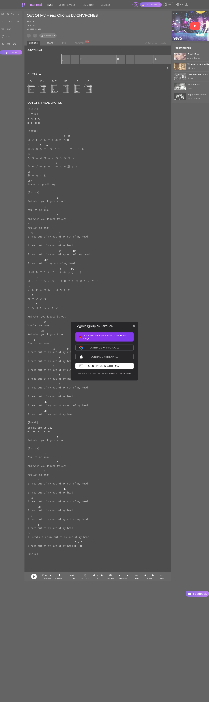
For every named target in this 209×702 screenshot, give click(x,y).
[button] (106, 357)
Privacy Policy (126, 373)
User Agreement (108, 373)
